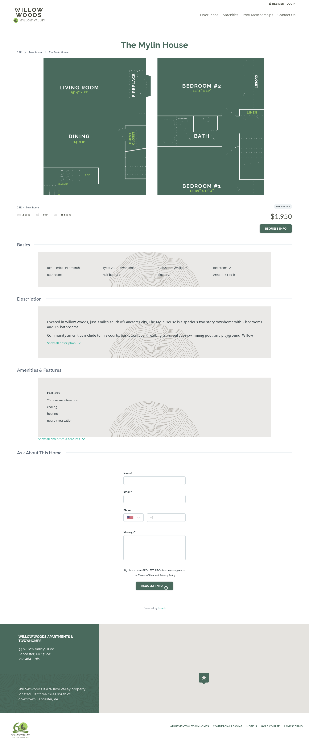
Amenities (231, 15)
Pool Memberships (258, 15)
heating (52, 414)
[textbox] (133, 518)
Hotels (252, 726)
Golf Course (270, 726)
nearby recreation (59, 420)
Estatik (162, 608)
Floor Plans (209, 15)
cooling (52, 407)
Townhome (35, 52)
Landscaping (293, 726)
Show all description (61, 343)
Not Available (177, 268)
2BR (19, 52)
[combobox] (133, 517)
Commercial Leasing (227, 726)
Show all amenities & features (59, 439)
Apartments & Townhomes (189, 726)
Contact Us (286, 15)
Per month (72, 268)
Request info (276, 228)
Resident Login (284, 4)
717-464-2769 (29, 659)
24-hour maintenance (62, 400)
